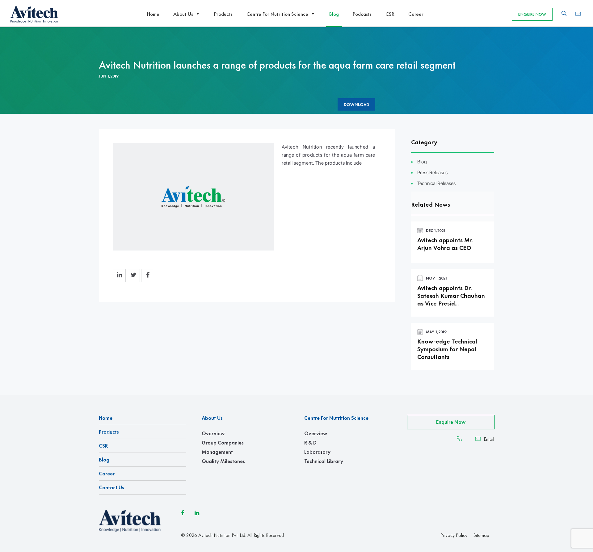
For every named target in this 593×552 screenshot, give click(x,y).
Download (356, 104)
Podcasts (362, 14)
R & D (310, 442)
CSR (389, 14)
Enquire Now (532, 14)
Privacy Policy (453, 535)
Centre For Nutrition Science (277, 14)
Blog (334, 14)
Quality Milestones (223, 461)
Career (415, 14)
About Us (183, 14)
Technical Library (323, 461)
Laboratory (317, 452)
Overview (213, 433)
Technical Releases (436, 183)
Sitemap (481, 535)
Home (153, 14)
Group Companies (223, 442)
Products (223, 14)
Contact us (111, 487)
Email (489, 439)
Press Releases (432, 172)
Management (217, 452)
